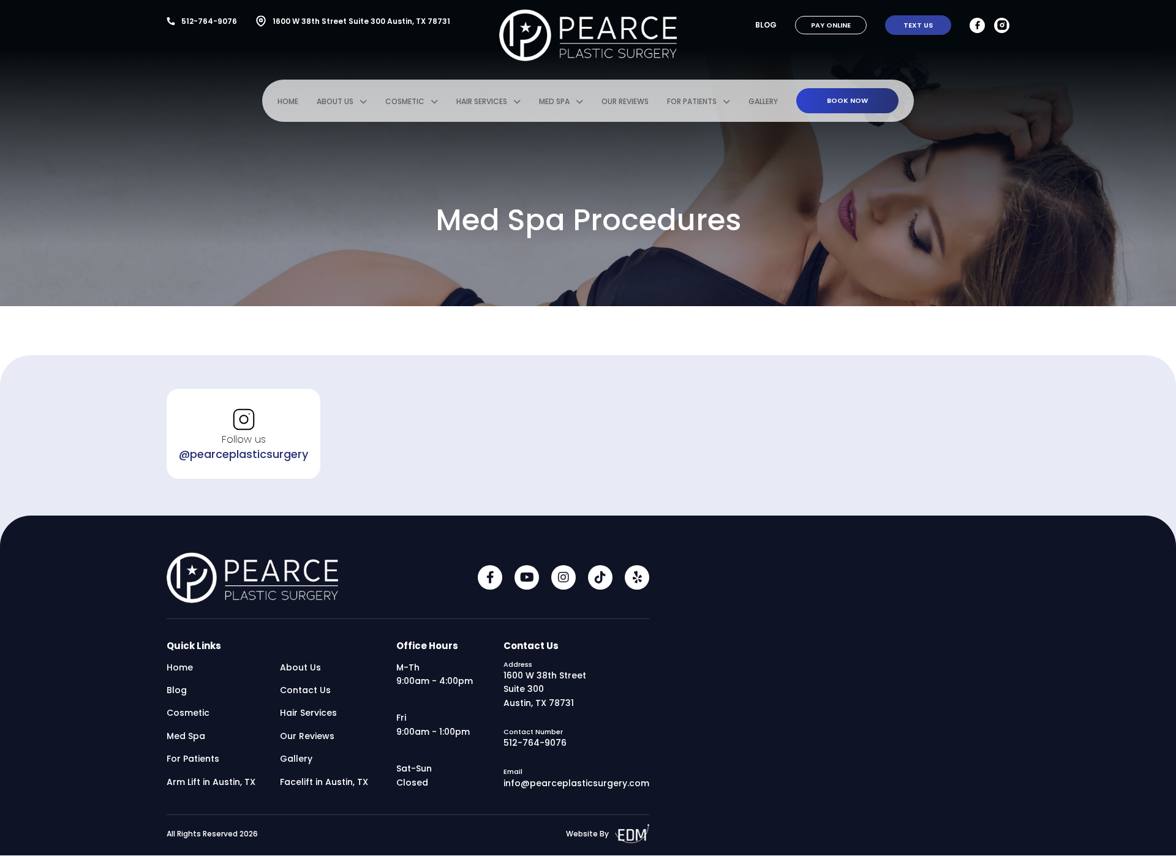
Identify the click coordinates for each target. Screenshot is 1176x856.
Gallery (763, 101)
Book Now (847, 100)
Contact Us (305, 690)
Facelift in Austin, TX (324, 782)
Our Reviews (625, 101)
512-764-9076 (209, 21)
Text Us (918, 25)
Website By (587, 833)
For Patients (692, 101)
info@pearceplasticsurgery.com (576, 783)
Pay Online (831, 25)
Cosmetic (404, 101)
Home (287, 101)
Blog (766, 25)
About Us (335, 101)
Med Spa (554, 101)
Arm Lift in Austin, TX (211, 782)
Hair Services (481, 101)
